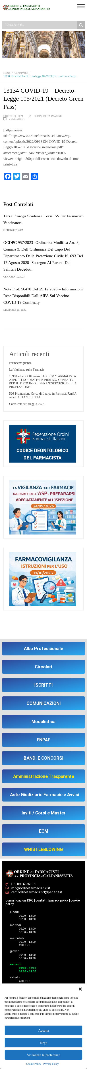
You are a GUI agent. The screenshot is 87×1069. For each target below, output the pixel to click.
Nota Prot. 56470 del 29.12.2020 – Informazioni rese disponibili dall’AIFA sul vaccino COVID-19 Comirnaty (43, 296)
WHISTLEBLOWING (43, 849)
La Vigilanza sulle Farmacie (26, 369)
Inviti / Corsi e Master (44, 813)
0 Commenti (17, 118)
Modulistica (43, 721)
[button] (80, 989)
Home (6, 72)
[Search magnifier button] (81, 25)
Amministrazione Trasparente (43, 776)
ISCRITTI (43, 685)
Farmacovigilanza (20, 363)
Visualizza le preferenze (43, 1055)
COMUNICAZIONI (44, 703)
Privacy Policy (51, 1063)
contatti (41, 900)
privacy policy (58, 900)
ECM (43, 831)
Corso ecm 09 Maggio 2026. (27, 404)
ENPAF (43, 740)
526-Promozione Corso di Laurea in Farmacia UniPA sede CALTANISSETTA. (42, 395)
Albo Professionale (43, 648)
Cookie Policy (33, 1063)
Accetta (43, 1030)
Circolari (43, 666)
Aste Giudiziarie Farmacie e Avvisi (44, 794)
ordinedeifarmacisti (48, 116)
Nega (43, 1043)
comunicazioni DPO (19, 900)
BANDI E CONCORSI (43, 758)
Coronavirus (21, 72)
